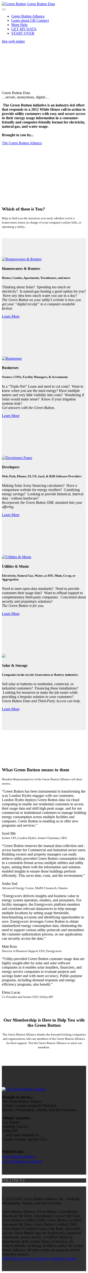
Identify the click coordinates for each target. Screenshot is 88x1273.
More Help (19, 25)
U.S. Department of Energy (22, 1161)
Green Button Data (41, 4)
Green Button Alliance (28, 16)
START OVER (22, 33)
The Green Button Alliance (22, 143)
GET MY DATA (24, 29)
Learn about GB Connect (30, 20)
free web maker (13, 41)
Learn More (10, 316)
